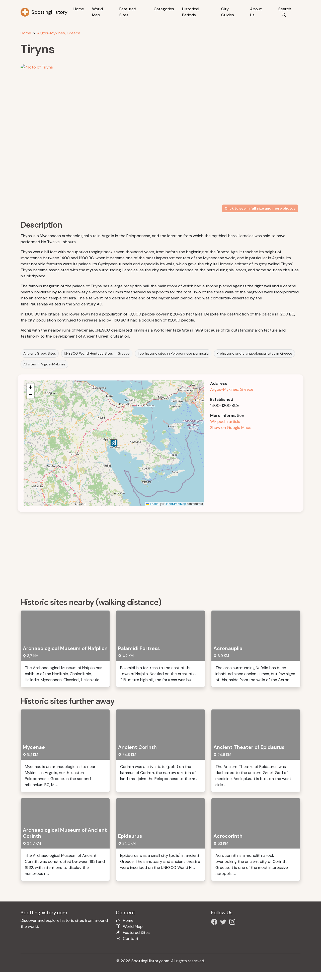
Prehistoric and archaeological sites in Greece (254, 353)
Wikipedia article (225, 421)
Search (284, 9)
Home (78, 9)
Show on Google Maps (230, 427)
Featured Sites (127, 12)
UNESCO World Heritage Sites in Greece (97, 353)
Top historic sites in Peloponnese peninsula (173, 353)
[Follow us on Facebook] (215, 922)
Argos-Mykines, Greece (58, 33)
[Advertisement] (163, 553)
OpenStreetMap (175, 503)
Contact (130, 938)
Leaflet (154, 503)
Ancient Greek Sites (39, 353)
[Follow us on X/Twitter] (224, 922)
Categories (164, 9)
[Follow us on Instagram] (233, 922)
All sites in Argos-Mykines (44, 364)
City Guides (227, 12)
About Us (256, 12)
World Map (97, 12)
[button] (114, 443)
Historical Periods (190, 12)
